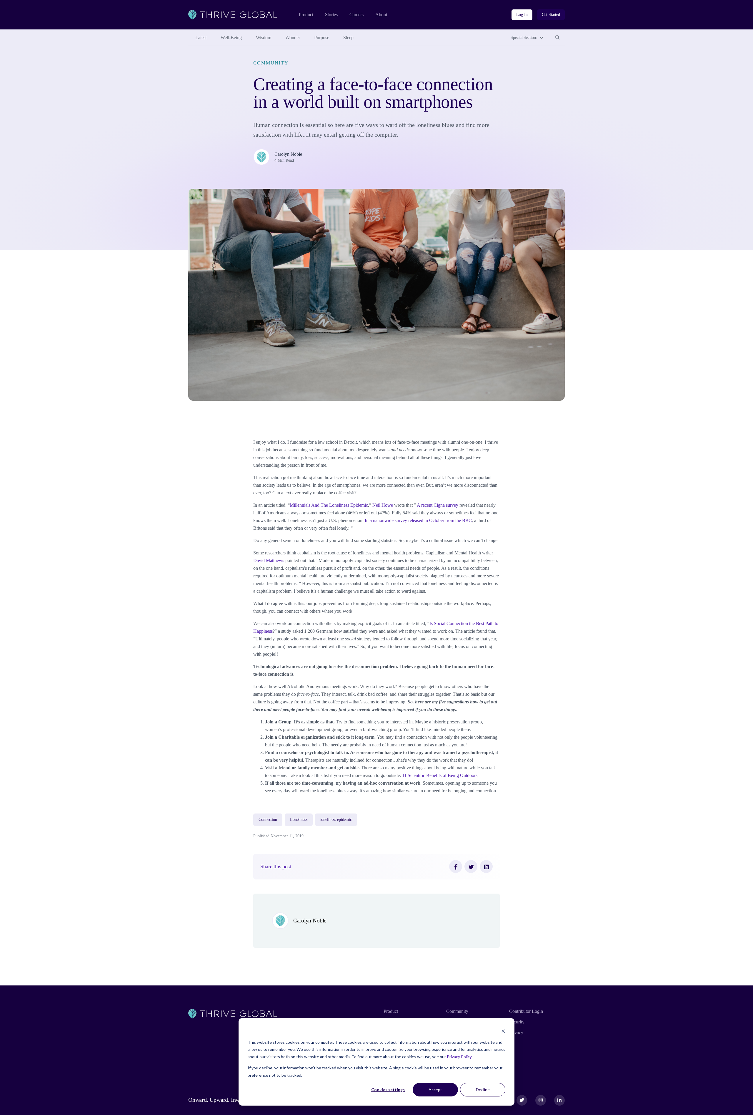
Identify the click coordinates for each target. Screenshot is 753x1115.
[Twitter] (470, 866)
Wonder (292, 37)
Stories (331, 14)
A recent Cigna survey (437, 505)
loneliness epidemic (336, 819)
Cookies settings (388, 1089)
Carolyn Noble (288, 154)
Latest (200, 37)
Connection (268, 819)
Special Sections (524, 37)
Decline (483, 1089)
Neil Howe (382, 505)
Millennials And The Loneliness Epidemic (329, 505)
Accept (435, 1089)
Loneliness (298, 819)
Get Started (551, 14)
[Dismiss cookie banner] (503, 1031)
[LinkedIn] (486, 866)
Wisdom (263, 37)
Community (270, 62)
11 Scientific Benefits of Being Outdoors (439, 775)
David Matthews (268, 560)
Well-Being (231, 37)
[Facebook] (455, 866)
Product (306, 14)
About (381, 14)
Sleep (348, 37)
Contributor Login (526, 1011)
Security (516, 1021)
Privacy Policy (459, 1056)
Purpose (321, 37)
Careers (356, 14)
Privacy (516, 1032)
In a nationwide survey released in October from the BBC (418, 520)
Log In (521, 14)
